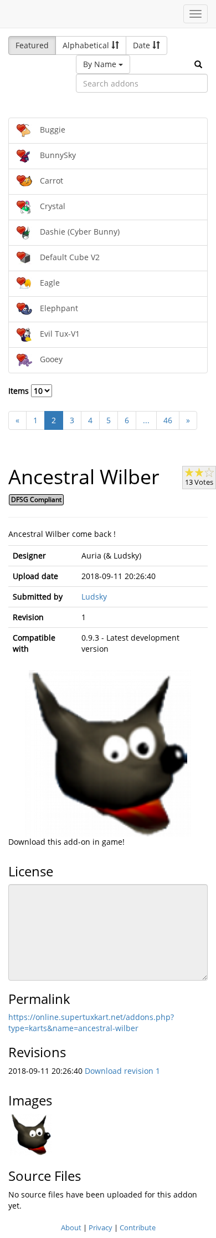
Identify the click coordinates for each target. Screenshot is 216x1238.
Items (19, 390)
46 (167, 420)
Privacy (100, 1227)
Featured (32, 45)
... (146, 420)
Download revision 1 (122, 1071)
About (71, 1227)
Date (142, 45)
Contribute (138, 1227)
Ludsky (94, 596)
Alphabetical (87, 45)
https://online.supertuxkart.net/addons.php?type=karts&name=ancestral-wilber (91, 1022)
